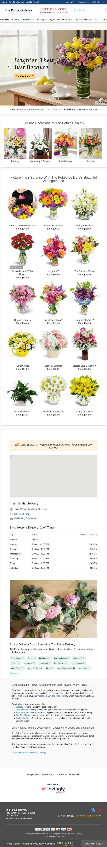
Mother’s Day (62, 695)
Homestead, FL (45, 663)
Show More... (15, 673)
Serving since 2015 (75, 109)
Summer (15, 19)
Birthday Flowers (23, 706)
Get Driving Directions (25, 518)
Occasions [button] (27, 19)
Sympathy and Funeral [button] (60, 19)
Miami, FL (50, 668)
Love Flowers (22, 709)
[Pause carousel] (49, 99)
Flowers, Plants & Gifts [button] (86, 19)
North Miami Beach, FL (66, 668)
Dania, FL (31, 658)
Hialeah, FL (15, 663)
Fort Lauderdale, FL (62, 658)
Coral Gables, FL (17, 658)
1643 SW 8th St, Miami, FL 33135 (20, 812)
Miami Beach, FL (17, 668)
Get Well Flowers (23, 715)
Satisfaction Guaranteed (27, 109)
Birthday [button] (41, 19)
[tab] (53, 99)
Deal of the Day (23, 717)
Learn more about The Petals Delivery (29, 752)
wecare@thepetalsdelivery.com (19, 818)
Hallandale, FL (79, 658)
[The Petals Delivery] (18, 10)
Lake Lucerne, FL (78, 663)
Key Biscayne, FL (61, 663)
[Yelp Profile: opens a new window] (99, 810)
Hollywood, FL (29, 663)
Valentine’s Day (44, 695)
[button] (100, 835)
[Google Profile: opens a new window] (93, 810)
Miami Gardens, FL (35, 668)
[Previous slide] (8, 66)
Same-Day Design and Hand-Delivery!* (21, 2)
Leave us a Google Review (88, 815)
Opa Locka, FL (84, 668)
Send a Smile (23, 76)
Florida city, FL (44, 658)
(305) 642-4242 (21, 513)
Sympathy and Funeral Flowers (30, 712)
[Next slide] (98, 66)
